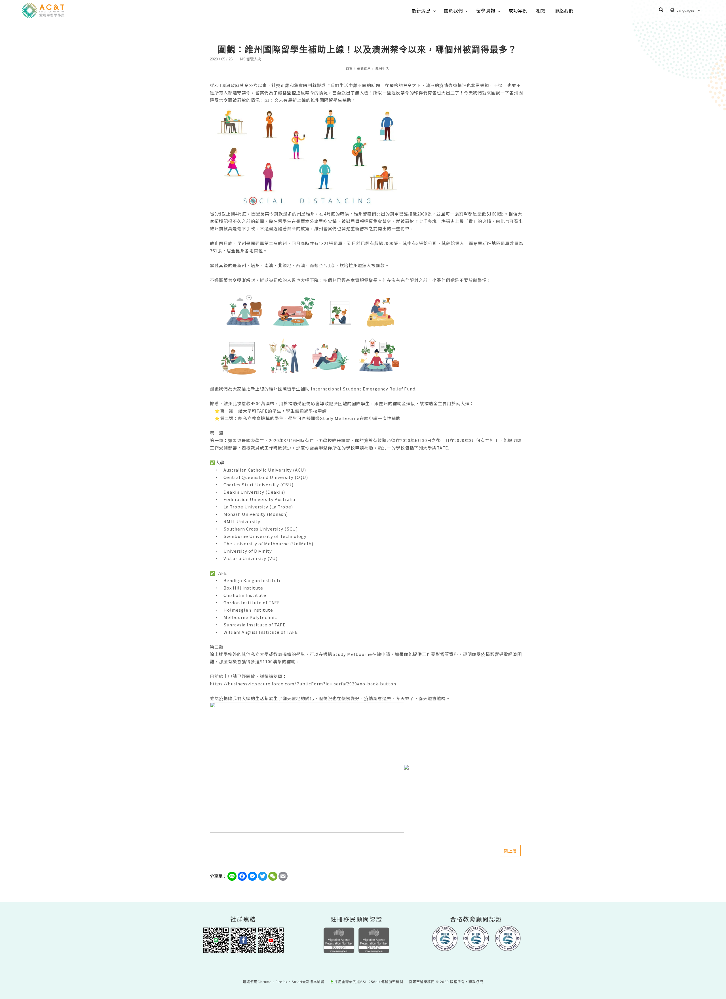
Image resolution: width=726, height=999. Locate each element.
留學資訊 (485, 10)
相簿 (541, 10)
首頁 (349, 69)
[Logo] (43, 10)
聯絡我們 (564, 10)
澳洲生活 (382, 69)
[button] (661, 10)
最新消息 (421, 10)
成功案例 (518, 10)
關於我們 (453, 10)
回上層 (510, 851)
